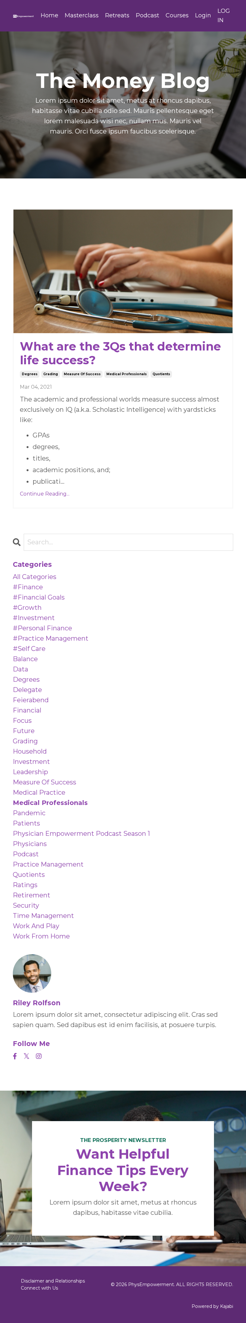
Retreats (117, 15)
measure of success (82, 374)
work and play (36, 926)
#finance (28, 587)
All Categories (34, 577)
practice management (48, 864)
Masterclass (82, 15)
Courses (177, 15)
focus (22, 720)
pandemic (29, 813)
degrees (29, 374)
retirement (31, 895)
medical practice (39, 792)
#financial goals (39, 597)
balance (25, 659)
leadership (30, 772)
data (20, 669)
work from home (41, 936)
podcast (26, 854)
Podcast (147, 15)
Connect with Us (39, 1288)
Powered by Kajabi (212, 1306)
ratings (25, 885)
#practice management (50, 638)
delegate (27, 690)
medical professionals (126, 374)
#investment (34, 618)
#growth (27, 607)
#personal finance (42, 628)
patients (26, 823)
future (24, 731)
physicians (30, 844)
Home (49, 15)
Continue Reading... (45, 494)
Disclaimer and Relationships (53, 1281)
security (26, 905)
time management (43, 916)
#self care (29, 649)
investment (31, 761)
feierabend (31, 700)
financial (27, 710)
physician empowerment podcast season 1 (81, 833)
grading (50, 374)
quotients (161, 374)
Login (203, 15)
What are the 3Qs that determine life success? (120, 353)
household (30, 751)
